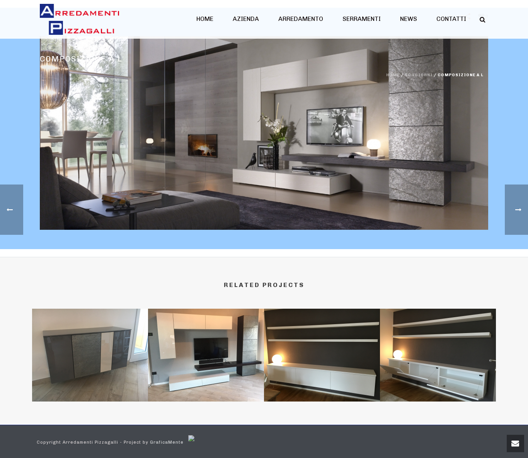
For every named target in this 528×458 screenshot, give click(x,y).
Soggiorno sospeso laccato (322, 381)
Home (204, 18)
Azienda (246, 18)
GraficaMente (167, 442)
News (408, 18)
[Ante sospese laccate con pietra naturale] (90, 342)
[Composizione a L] (264, 133)
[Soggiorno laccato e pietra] (206, 342)
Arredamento (300, 18)
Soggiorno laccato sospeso (438, 381)
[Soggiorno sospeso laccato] (322, 342)
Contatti (451, 18)
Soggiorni (419, 75)
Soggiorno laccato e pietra (206, 381)
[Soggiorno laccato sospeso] (438, 342)
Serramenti (361, 18)
